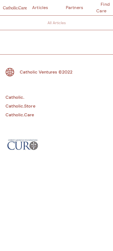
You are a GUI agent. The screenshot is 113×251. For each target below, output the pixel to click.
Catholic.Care (19, 115)
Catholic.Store (20, 106)
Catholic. (14, 97)
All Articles (56, 22)
